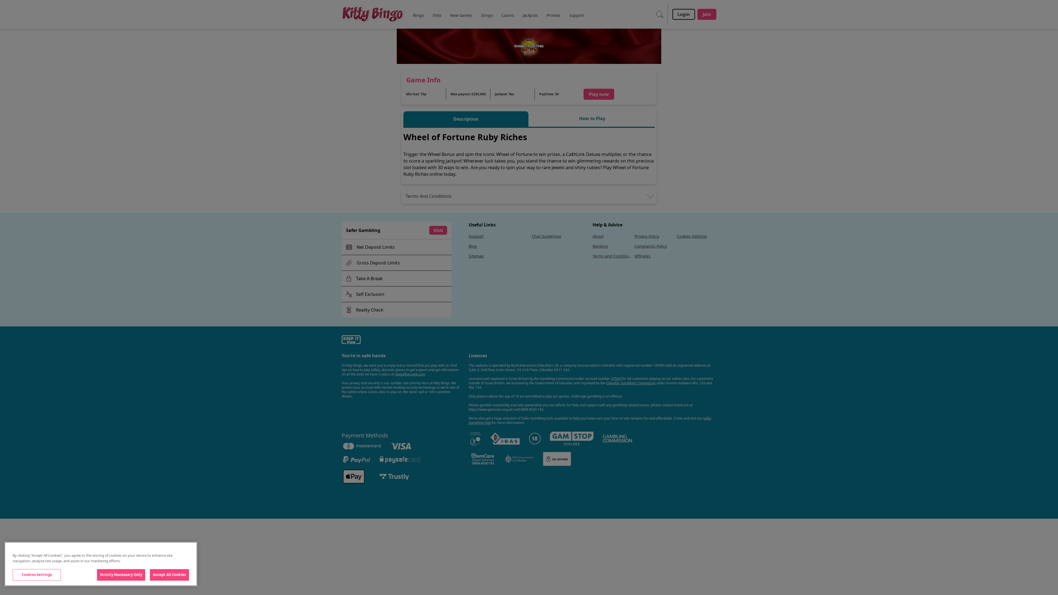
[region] (100, 564)
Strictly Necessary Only (121, 574)
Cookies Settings (37, 574)
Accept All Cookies (169, 574)
